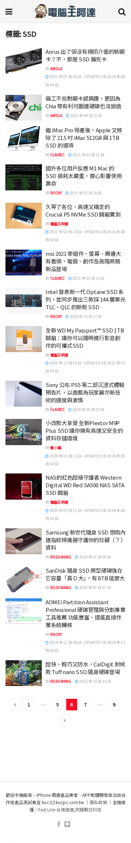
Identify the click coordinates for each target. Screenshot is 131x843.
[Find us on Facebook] (58, 824)
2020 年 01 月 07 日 (94, 587)
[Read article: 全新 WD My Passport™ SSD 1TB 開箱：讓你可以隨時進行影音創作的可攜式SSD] (23, 339)
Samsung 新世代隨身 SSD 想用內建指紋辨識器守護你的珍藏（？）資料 (85, 539)
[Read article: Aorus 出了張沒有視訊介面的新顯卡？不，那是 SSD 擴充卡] (23, 61)
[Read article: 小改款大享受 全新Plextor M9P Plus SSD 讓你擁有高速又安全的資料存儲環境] (23, 432)
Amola (56, 68)
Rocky (56, 192)
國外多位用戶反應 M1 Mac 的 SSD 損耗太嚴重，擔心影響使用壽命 (83, 175)
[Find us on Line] (67, 824)
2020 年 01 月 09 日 (94, 557)
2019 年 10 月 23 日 (94, 681)
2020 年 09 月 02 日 (88, 409)
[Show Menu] (8, 11)
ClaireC (57, 154)
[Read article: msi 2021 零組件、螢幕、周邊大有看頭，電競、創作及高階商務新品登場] (23, 263)
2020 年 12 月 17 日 (85, 316)
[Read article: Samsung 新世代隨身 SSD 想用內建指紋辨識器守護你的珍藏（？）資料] (23, 541)
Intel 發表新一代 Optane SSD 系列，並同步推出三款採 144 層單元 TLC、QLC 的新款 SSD (85, 299)
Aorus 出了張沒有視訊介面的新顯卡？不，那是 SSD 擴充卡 (85, 55)
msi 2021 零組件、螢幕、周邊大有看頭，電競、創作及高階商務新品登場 (83, 261)
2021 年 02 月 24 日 (85, 192)
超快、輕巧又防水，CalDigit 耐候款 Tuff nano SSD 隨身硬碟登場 (85, 667)
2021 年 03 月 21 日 (88, 154)
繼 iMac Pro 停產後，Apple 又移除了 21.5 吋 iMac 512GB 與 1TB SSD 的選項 (83, 137)
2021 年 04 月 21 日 (85, 115)
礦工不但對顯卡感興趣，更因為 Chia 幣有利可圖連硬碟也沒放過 (83, 102)
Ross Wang (60, 557)
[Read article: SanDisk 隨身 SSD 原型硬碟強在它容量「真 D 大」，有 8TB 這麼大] (23, 579)
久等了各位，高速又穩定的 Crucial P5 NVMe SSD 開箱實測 (82, 210)
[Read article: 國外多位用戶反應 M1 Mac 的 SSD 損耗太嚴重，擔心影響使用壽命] (23, 177)
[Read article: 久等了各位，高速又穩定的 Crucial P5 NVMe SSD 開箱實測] (23, 216)
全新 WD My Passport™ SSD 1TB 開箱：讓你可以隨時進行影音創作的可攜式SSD (84, 337)
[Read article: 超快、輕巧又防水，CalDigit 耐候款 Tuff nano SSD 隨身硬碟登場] (23, 673)
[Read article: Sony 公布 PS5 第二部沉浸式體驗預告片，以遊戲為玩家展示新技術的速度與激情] (23, 394)
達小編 (55, 447)
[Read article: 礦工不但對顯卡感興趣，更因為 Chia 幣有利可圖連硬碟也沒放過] (23, 107)
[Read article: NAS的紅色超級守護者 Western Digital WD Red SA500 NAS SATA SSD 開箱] (23, 486)
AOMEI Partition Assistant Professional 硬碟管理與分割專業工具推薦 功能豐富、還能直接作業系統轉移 (85, 613)
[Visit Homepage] (65, 11)
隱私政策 (98, 802)
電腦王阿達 (59, 223)
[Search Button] (122, 11)
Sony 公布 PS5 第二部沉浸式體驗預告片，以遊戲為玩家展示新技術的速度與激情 (84, 392)
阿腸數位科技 (88, 809)
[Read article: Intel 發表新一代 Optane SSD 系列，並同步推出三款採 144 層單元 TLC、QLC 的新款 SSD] (23, 301)
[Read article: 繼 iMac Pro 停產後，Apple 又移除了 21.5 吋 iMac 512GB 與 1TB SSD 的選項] (23, 139)
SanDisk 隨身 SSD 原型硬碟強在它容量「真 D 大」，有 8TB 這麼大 (85, 574)
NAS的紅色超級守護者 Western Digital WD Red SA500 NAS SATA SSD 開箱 (84, 484)
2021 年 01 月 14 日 (88, 278)
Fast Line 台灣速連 (56, 809)
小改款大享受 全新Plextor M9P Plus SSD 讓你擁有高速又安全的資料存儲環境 (84, 430)
